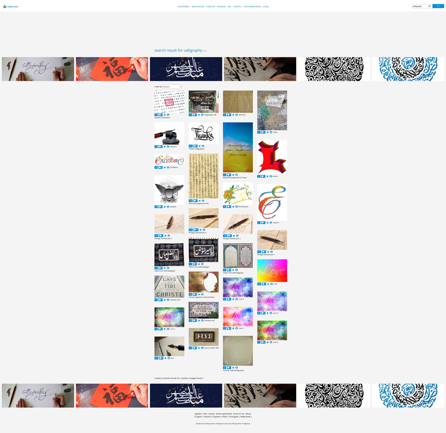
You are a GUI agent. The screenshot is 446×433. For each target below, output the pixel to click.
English (198, 416)
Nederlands (245, 416)
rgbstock (13, 7)
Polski (224, 416)
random (221, 7)
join (438, 6)
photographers (252, 7)
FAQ (229, 7)
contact (237, 7)
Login (266, 7)
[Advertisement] (223, 29)
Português (233, 416)
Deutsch (207, 416)
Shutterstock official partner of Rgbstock (210, 424)
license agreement (224, 413)
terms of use (238, 413)
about (248, 413)
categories (183, 7)
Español (216, 416)
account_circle (168, 114)
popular (210, 7)
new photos (198, 7)
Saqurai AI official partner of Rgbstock (237, 424)
